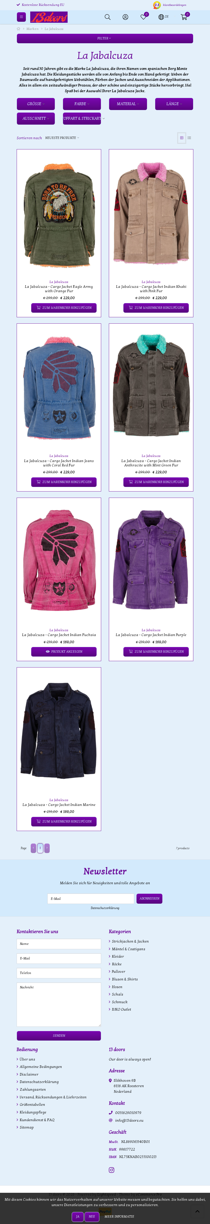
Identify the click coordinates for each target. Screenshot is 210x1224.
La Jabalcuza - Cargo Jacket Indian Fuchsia (59, 635)
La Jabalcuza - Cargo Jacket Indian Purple (151, 635)
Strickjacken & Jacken (130, 941)
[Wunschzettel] (25, 308)
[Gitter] (181, 138)
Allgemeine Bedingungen (40, 1067)
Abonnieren (149, 899)
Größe (34, 104)
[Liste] (189, 138)
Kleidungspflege (32, 1112)
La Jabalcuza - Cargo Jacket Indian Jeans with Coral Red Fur (59, 463)
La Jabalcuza (58, 282)
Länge (172, 104)
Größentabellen (32, 1104)
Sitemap (26, 1127)
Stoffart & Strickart (82, 118)
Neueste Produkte (60, 138)
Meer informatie (119, 1217)
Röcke (116, 964)
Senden (59, 1036)
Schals (117, 994)
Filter (103, 38)
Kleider (117, 956)
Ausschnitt (34, 118)
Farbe (80, 104)
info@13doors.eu (129, 1120)
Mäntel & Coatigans (128, 949)
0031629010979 (128, 1113)
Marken (32, 29)
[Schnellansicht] (91, 159)
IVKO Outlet (121, 1009)
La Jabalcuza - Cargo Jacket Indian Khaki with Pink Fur (151, 289)
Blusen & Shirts (124, 979)
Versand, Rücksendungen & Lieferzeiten (53, 1097)
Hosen (116, 987)
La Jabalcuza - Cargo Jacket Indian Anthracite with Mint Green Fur (151, 463)
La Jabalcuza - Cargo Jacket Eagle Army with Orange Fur (59, 289)
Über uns (27, 1059)
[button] (163, 16)
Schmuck (119, 1002)
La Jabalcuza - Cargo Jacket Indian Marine (59, 805)
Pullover (118, 971)
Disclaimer (28, 1074)
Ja (77, 1217)
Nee (92, 1217)
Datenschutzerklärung (105, 908)
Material (126, 104)
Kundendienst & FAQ (36, 1120)
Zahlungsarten (32, 1089)
